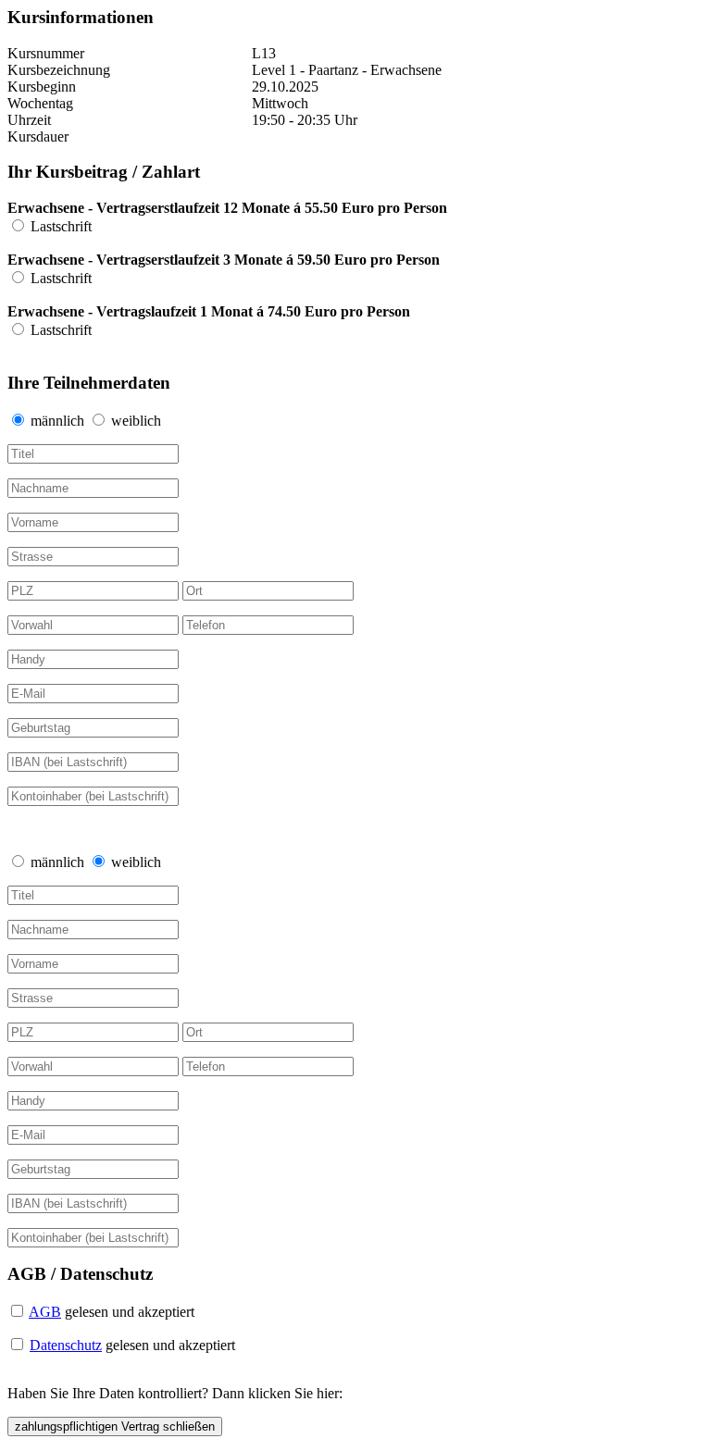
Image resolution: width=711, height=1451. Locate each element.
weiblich (136, 420)
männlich (59, 420)
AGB (45, 1312)
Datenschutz (66, 1345)
